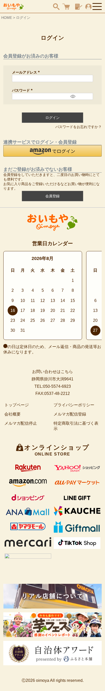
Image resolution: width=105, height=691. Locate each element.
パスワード (23, 90)
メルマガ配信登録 (70, 414)
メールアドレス (27, 72)
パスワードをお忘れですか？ (78, 127)
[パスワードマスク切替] (73, 96)
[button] (52, 151)
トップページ (16, 405)
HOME (6, 18)
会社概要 (12, 414)
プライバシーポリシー (74, 405)
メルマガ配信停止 (20, 423)
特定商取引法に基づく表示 (76, 426)
